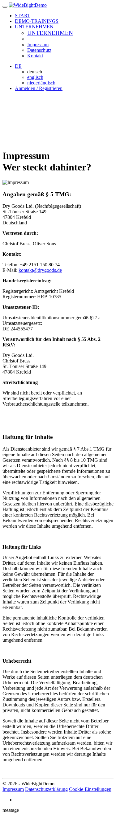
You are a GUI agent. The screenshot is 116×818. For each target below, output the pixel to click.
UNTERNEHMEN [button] (34, 26)
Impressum (38, 44)
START (22, 15)
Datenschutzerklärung (46, 789)
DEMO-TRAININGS (36, 21)
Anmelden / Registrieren (38, 88)
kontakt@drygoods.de (40, 270)
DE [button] (18, 66)
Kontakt (35, 55)
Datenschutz (39, 50)
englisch (35, 77)
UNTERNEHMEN (50, 33)
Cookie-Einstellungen (90, 789)
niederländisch (41, 82)
